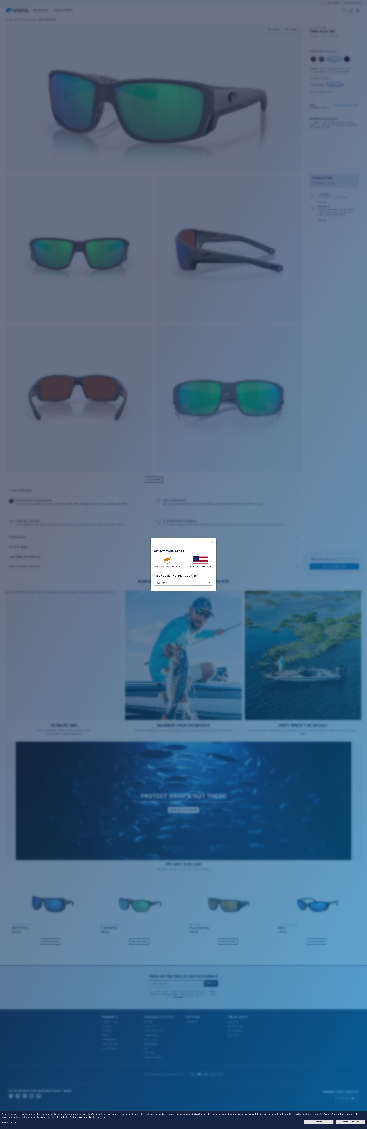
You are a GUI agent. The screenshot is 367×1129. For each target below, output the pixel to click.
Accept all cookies (350, 1122)
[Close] (212, 542)
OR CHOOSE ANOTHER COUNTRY (176, 575)
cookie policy (85, 1117)
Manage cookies (9, 1122)
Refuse (319, 1122)
